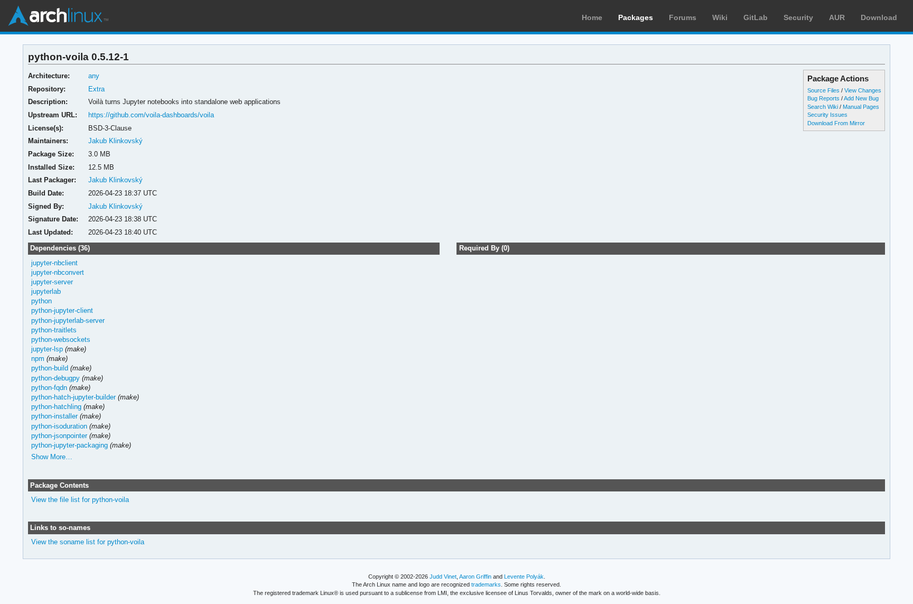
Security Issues (827, 114)
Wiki (720, 17)
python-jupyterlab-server (68, 320)
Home (592, 17)
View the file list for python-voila (80, 500)
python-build (49, 368)
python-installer (54, 416)
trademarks (486, 584)
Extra (96, 89)
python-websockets (60, 339)
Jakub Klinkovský (115, 141)
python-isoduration (59, 426)
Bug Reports (823, 98)
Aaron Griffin (475, 576)
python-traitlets (54, 330)
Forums (682, 17)
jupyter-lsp (47, 349)
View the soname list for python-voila (87, 542)
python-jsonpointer (59, 436)
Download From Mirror (836, 123)
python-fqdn (49, 388)
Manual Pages (861, 107)
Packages (635, 17)
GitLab (755, 17)
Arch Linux (58, 15)
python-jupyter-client (62, 310)
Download (879, 17)
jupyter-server (52, 282)
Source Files (823, 90)
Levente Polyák (524, 576)
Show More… (51, 457)
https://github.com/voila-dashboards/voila (151, 115)
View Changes (862, 90)
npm (37, 359)
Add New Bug (861, 98)
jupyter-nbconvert (57, 272)
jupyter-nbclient (54, 263)
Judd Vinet (443, 576)
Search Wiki (822, 107)
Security (798, 17)
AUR (837, 17)
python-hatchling (56, 407)
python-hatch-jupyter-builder (73, 397)
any (93, 76)
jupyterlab (46, 291)
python (41, 301)
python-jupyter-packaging (69, 445)
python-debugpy (55, 378)
